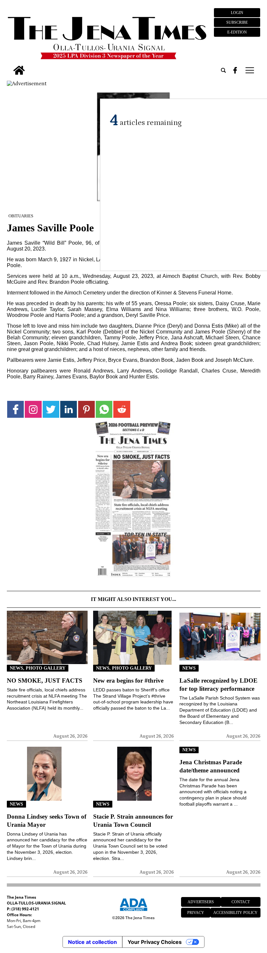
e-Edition (237, 32)
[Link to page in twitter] (51, 409)
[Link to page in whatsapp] (104, 409)
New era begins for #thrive (128, 680)
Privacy (195, 912)
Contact (241, 902)
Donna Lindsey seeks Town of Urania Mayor (46, 820)
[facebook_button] (235, 70)
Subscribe (237, 22)
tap (249, 70)
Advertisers (201, 902)
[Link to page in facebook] (15, 409)
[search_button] (223, 70)
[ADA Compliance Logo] (133, 912)
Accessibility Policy (235, 912)
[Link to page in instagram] (33, 409)
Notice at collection (92, 942)
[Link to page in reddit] (121, 409)
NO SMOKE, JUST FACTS (44, 680)
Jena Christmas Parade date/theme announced (210, 766)
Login (237, 12)
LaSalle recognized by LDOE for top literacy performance (218, 684)
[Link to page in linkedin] (68, 409)
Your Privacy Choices (155, 942)
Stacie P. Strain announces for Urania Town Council (133, 820)
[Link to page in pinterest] (86, 409)
